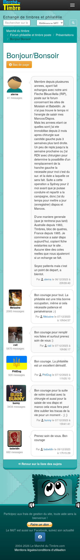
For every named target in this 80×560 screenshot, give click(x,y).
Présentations (65, 35)
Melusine (48, 316)
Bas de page (20, 64)
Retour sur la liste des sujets (41, 464)
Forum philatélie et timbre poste (30, 35)
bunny (47, 420)
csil (49, 345)
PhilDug (46, 375)
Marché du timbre (17, 31)
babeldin (49, 449)
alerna (47, 279)
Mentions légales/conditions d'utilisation (40, 550)
